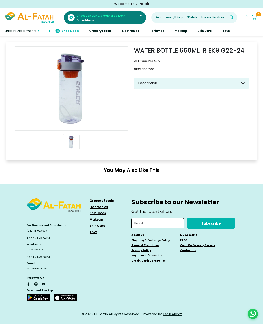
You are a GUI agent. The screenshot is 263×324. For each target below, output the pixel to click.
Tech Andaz (172, 314)
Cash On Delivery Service (197, 245)
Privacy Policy (141, 250)
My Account (188, 235)
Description (147, 83)
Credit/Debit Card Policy (149, 260)
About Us (138, 235)
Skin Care (97, 226)
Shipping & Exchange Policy (151, 240)
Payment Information (147, 255)
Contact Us (188, 250)
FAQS (183, 240)
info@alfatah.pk (37, 268)
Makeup (96, 219)
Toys (93, 232)
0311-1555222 (35, 249)
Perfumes (98, 213)
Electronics (99, 207)
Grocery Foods (102, 200)
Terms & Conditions (145, 245)
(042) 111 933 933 (37, 230)
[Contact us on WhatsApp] (253, 314)
